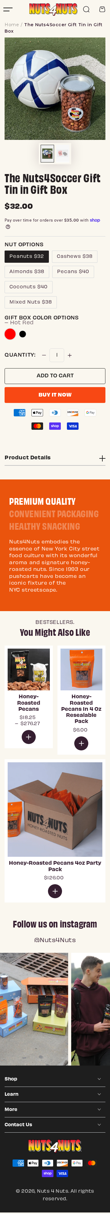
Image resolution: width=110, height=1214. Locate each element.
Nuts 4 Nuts (52, 1191)
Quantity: (20, 355)
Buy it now (55, 395)
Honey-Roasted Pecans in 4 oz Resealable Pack (81, 709)
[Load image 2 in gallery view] (62, 153)
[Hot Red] (10, 334)
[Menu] (8, 9)
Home (12, 24)
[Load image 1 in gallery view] (47, 153)
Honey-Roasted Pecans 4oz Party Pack (55, 866)
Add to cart (55, 376)
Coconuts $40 (28, 287)
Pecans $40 (73, 272)
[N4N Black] (22, 334)
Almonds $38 (26, 272)
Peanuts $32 (26, 257)
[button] (86, 9)
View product (29, 737)
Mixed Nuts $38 (30, 302)
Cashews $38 (75, 257)
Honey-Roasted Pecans (28, 703)
